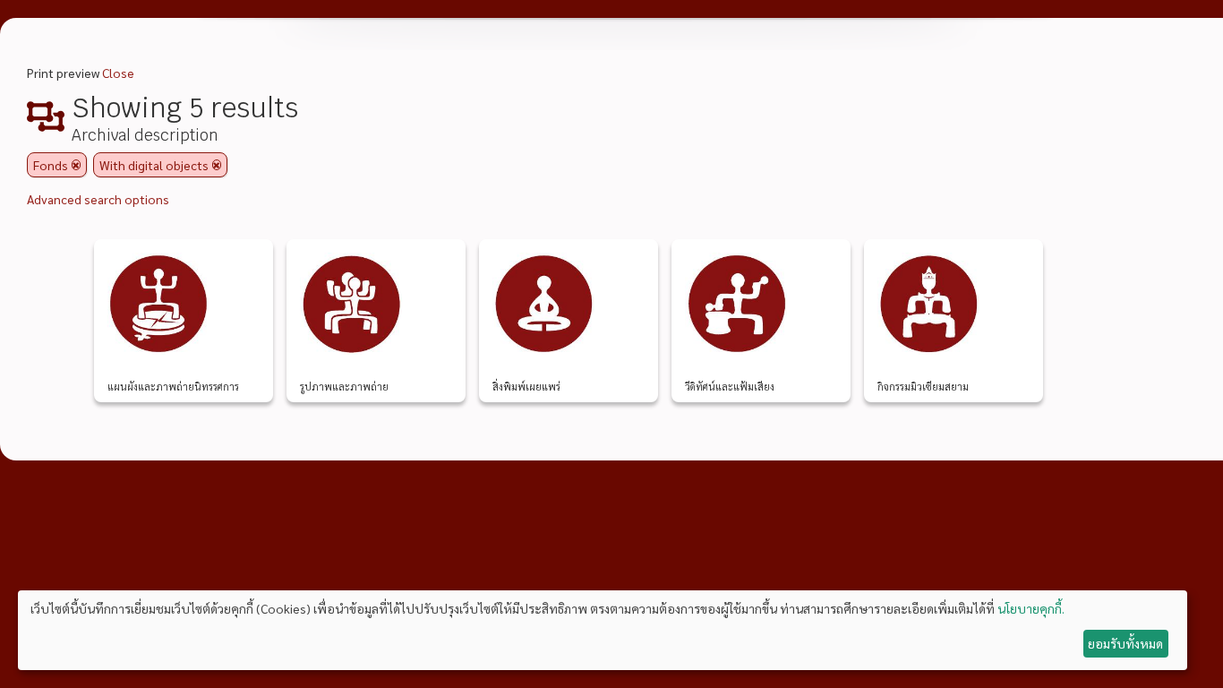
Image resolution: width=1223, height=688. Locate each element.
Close (118, 72)
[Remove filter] (76, 165)
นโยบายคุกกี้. (1031, 608)
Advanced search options (98, 199)
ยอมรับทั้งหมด (1125, 643)
